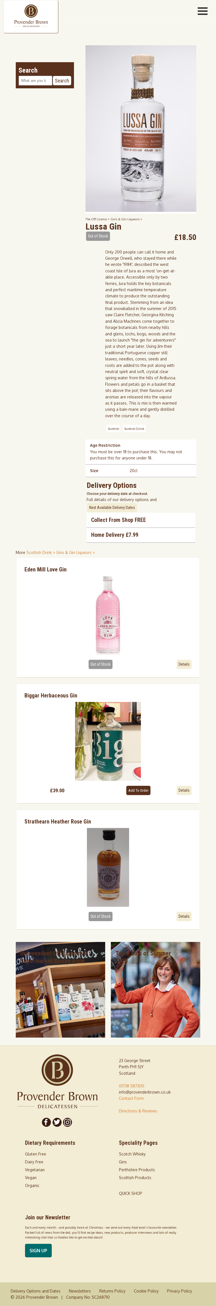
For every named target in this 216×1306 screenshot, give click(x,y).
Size (94, 470)
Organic (32, 1185)
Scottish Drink (134, 429)
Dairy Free (34, 1161)
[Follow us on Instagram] (67, 1122)
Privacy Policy (179, 1291)
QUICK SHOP (130, 1193)
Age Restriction (105, 445)
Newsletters (80, 1291)
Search (62, 81)
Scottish (113, 429)
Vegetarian (35, 1169)
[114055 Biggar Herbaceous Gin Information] (107, 741)
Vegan (31, 1177)
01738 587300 (131, 1085)
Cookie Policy (146, 1291)
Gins (123, 1161)
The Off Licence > (98, 219)
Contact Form (131, 1098)
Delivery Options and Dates (35, 1291)
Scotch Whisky (132, 1154)
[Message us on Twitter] (57, 1122)
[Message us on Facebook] (46, 1122)
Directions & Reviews (138, 1110)
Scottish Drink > (41, 552)
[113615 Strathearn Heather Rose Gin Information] (107, 867)
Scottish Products (135, 1177)
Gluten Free (35, 1154)
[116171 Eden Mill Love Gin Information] (107, 615)
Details (184, 664)
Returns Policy (112, 1291)
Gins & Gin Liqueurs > (126, 219)
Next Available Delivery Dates (112, 507)
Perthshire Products (137, 1169)
